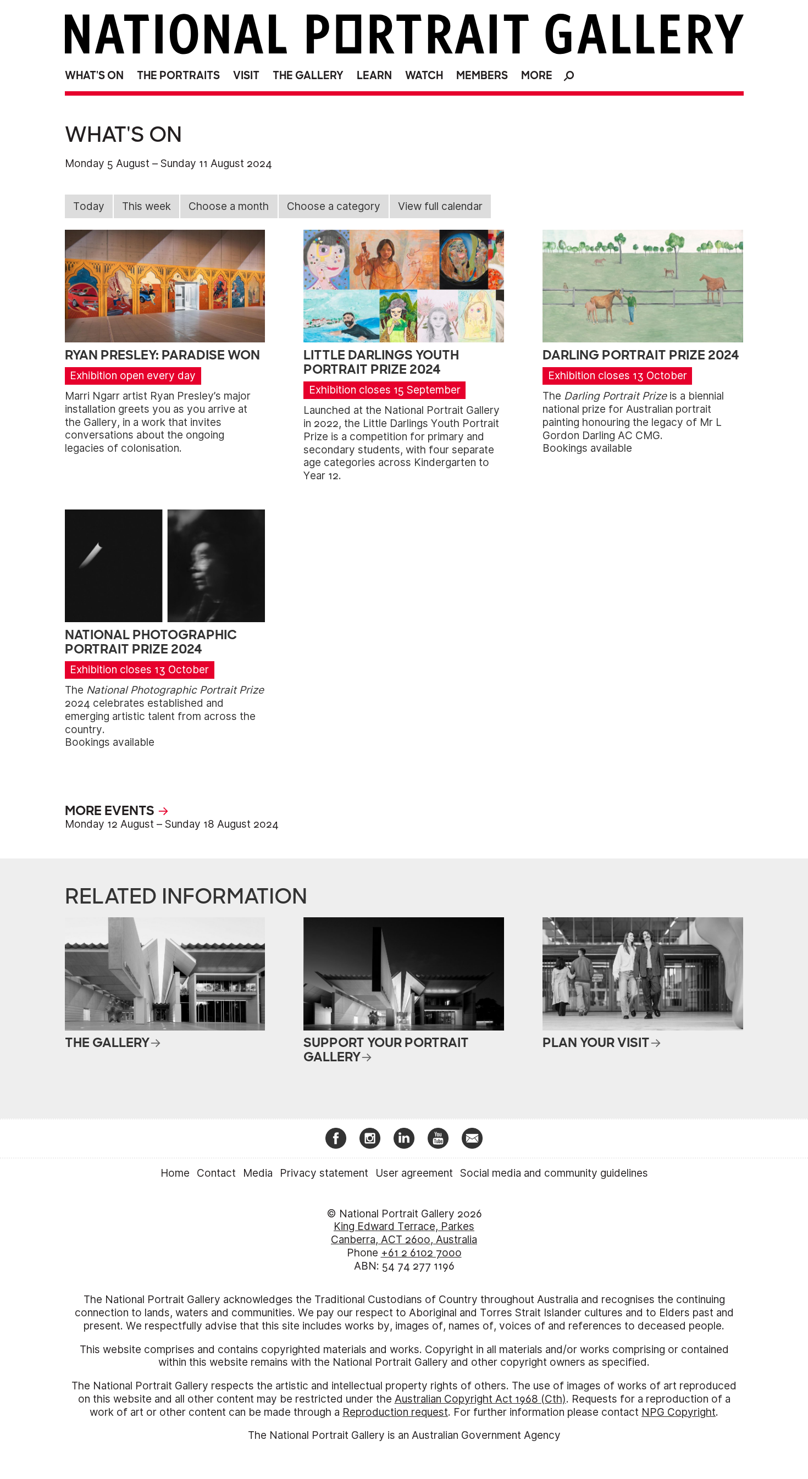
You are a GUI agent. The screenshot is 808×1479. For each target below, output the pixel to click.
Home (175, 1173)
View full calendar (440, 206)
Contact (216, 1173)
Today (88, 206)
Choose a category (333, 206)
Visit (246, 75)
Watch (424, 75)
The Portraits (178, 75)
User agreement (414, 1173)
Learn (374, 75)
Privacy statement (324, 1173)
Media (258, 1173)
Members (482, 75)
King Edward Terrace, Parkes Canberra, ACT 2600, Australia (404, 1233)
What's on (94, 75)
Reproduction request (395, 1412)
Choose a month (229, 206)
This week (146, 206)
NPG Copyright (678, 1412)
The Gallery (308, 75)
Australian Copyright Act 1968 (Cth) (480, 1399)
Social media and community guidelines (554, 1173)
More (536, 75)
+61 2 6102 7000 (421, 1253)
